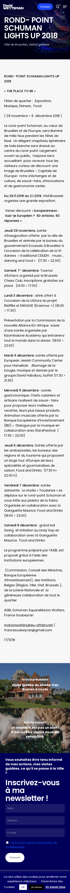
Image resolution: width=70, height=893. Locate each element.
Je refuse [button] (36, 887)
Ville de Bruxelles (15, 44)
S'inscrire (15, 857)
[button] (65, 6)
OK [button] (23, 887)
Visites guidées (39, 44)
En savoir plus (55, 887)
